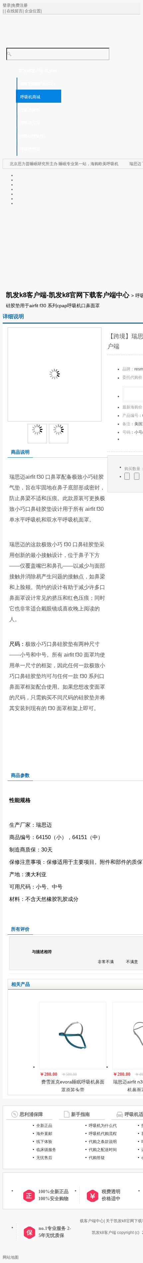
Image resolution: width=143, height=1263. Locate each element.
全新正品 (44, 1125)
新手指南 (80, 1114)
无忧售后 (44, 1157)
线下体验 (44, 1141)
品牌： (128, 369)
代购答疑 (97, 1157)
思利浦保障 (31, 1114)
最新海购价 (132, 407)
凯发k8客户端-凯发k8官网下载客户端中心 (67, 295)
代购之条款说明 (103, 1141)
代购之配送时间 (103, 1149)
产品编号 (130, 415)
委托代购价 (132, 377)
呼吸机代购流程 (103, 1133)
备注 (126, 424)
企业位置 (33, 11)
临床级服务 (46, 1149)
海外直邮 (44, 1133)
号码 (126, 432)
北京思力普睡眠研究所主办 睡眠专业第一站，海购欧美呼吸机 (64, 163)
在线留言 (15, 11)
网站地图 (11, 1257)
